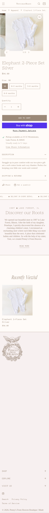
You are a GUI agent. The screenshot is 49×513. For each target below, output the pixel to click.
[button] (44, 3)
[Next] (28, 52)
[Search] (39, 3)
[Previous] (6, 52)
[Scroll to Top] (44, 498)
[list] (24, 35)
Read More (24, 246)
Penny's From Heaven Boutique (23, 510)
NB (5, 86)
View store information (18, 147)
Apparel (15, 10)
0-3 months (16, 86)
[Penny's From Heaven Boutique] (23, 3)
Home (4, 10)
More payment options (24, 131)
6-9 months (9, 93)
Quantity (6, 101)
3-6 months (32, 86)
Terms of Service (10, 503)
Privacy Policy (19, 499)
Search (5, 499)
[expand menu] (3, 3)
